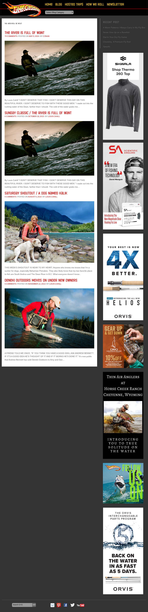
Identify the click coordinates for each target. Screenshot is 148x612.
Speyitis (106, 46)
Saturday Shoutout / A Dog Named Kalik (36, 193)
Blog (58, 4)
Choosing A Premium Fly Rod (117, 42)
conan (46, 36)
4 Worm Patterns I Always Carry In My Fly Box (124, 27)
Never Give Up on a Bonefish (116, 32)
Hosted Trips (74, 4)
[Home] (22, 18)
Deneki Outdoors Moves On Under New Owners (41, 280)
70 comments (11, 36)
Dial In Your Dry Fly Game (115, 37)
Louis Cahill (54, 116)
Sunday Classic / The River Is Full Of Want (38, 113)
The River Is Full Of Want (24, 32)
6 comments (10, 116)
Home (48, 4)
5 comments (10, 197)
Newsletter (115, 4)
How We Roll (95, 4)
